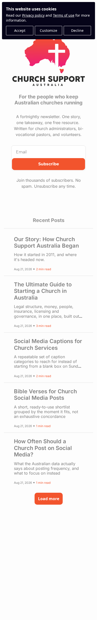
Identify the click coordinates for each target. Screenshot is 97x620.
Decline (77, 30)
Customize (48, 30)
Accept (19, 30)
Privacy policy (33, 15)
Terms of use (63, 15)
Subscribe (48, 164)
